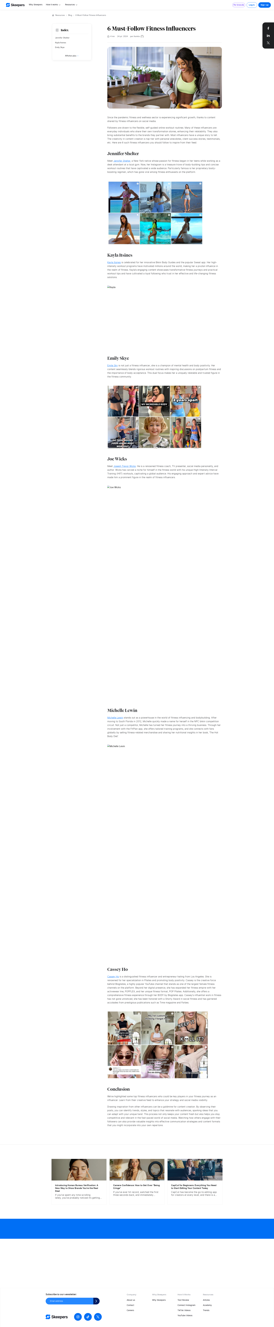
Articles (206, 1300)
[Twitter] (98, 1317)
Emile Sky (112, 365)
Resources (60, 15)
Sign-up (265, 5)
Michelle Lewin (115, 718)
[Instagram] (78, 1317)
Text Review (183, 1300)
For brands (238, 5)
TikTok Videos (184, 1310)
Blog (70, 15)
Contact (130, 1305)
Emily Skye (60, 47)
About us (131, 1300)
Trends (206, 1310)
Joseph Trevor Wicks (124, 466)
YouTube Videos (185, 1316)
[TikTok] (88, 1317)
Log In (252, 5)
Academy (207, 1305)
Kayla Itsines (60, 43)
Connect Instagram (186, 1305)
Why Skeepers (35, 5)
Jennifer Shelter (62, 38)
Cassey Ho (113, 977)
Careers (130, 1310)
